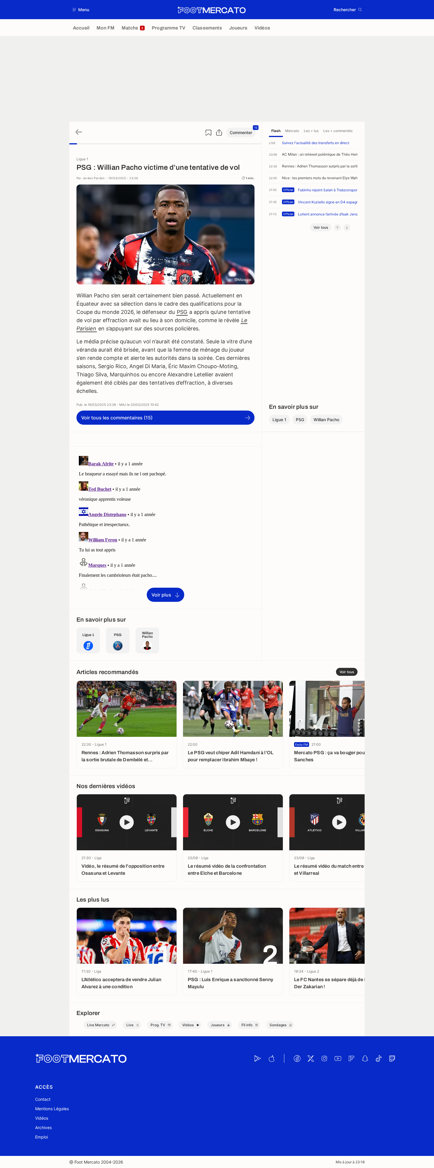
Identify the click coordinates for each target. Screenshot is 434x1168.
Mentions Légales (52, 1108)
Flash (275, 131)
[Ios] (271, 1058)
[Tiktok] (378, 1058)
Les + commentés (338, 131)
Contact (42, 1099)
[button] (81, 9)
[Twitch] (392, 1058)
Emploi (41, 1136)
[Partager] (219, 132)
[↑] (337, 227)
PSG (182, 312)
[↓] (346, 227)
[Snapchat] (364, 1058)
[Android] (257, 1058)
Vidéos (41, 1118)
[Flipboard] (351, 1058)
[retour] (78, 132)
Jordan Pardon (94, 178)
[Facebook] (297, 1058)
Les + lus (311, 131)
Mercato (292, 131)
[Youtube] (337, 1058)
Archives (43, 1127)
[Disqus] (165, 527)
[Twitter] (310, 1058)
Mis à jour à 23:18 (350, 1162)
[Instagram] (324, 1058)
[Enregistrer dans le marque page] (208, 132)
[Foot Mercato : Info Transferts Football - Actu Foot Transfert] (211, 9)
